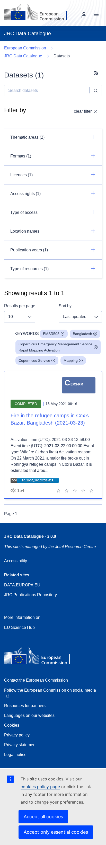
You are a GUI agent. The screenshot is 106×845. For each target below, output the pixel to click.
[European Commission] (39, 13)
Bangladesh (82, 334)
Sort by (65, 306)
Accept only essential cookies (56, 832)
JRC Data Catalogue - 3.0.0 (30, 536)
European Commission (25, 48)
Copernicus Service (34, 360)
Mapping (71, 360)
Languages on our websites (29, 715)
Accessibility (15, 561)
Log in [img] (84, 15)
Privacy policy (17, 735)
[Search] (96, 90)
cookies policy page (40, 786)
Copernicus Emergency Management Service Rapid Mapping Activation (55, 347)
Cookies (11, 725)
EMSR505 (51, 334)
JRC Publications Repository (30, 595)
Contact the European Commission (36, 680)
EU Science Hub (19, 627)
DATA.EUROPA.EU (22, 585)
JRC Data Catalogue (23, 56)
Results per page (19, 306)
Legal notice (15, 754)
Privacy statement (20, 745)
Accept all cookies (43, 816)
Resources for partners (25, 705)
